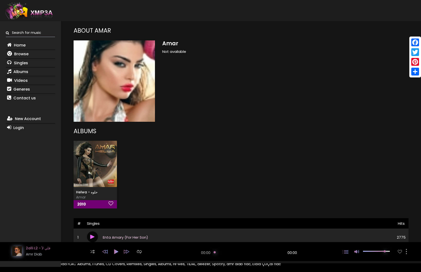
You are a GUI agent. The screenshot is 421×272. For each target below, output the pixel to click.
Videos (20, 80)
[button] (92, 251)
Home (19, 45)
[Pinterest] (415, 62)
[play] (400, 251)
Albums (20, 72)
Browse (21, 54)
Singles (20, 63)
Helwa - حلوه (87, 192)
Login (18, 128)
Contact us (24, 98)
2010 (81, 204)
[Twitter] (415, 52)
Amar (81, 197)
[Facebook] (415, 42)
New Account (27, 119)
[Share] (415, 71)
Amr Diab (34, 254)
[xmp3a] (28, 10)
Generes (21, 89)
